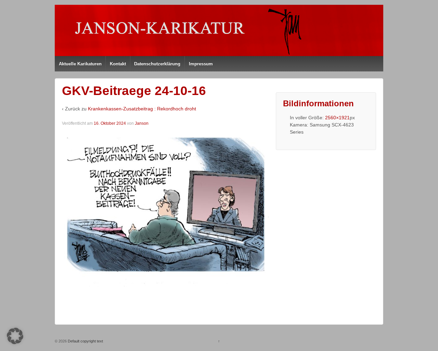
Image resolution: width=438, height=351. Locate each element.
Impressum (201, 63)
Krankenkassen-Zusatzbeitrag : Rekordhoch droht (142, 108)
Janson (142, 123)
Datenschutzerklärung (157, 63)
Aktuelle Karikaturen (80, 63)
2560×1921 (337, 117)
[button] (15, 336)
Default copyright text (85, 341)
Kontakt (118, 63)
